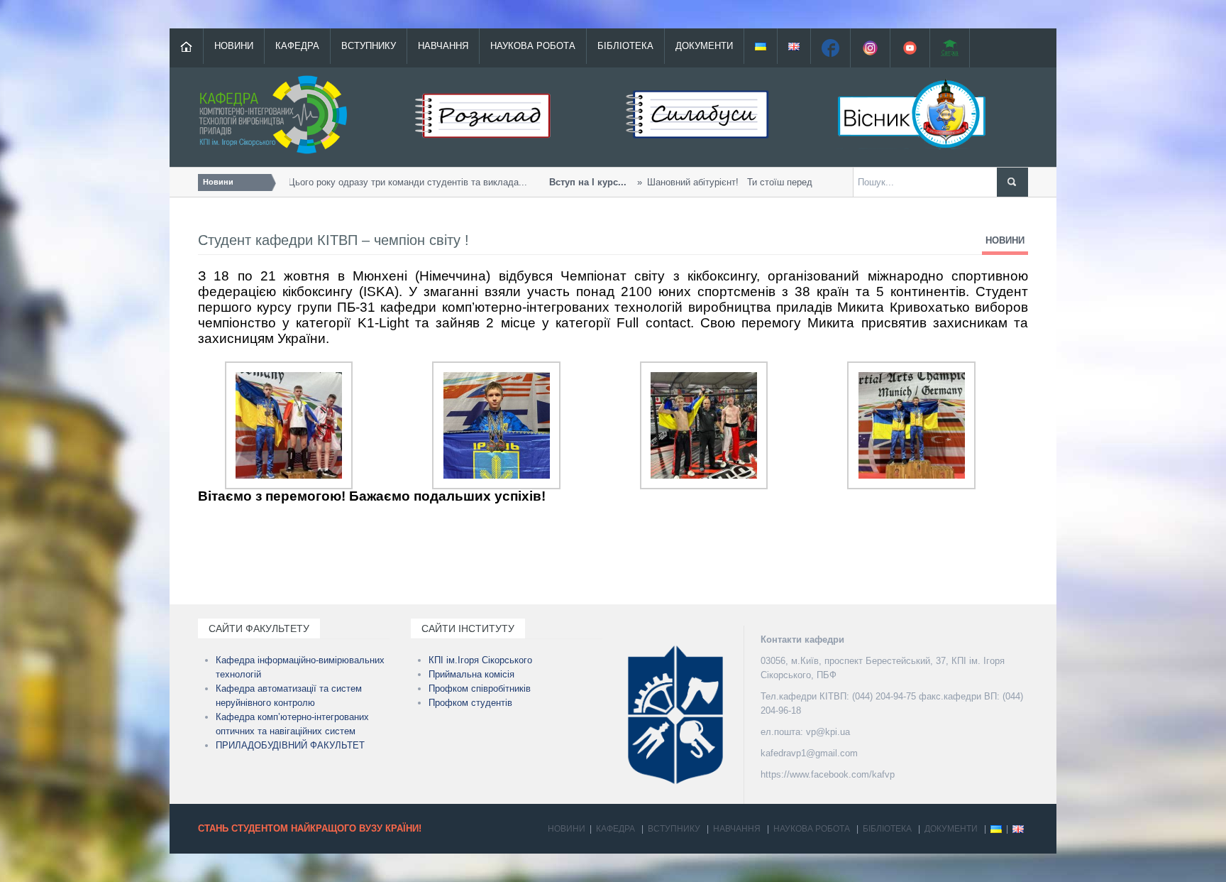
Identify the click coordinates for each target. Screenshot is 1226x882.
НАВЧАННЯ (443, 45)
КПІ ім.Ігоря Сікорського (480, 660)
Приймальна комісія (471, 674)
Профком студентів (470, 702)
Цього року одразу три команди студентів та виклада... (332, 182)
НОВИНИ (233, 45)
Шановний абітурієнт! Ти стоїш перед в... (678, 182)
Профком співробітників (480, 688)
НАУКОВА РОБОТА (532, 45)
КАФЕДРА (297, 45)
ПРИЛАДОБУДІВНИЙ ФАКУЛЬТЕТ (290, 745)
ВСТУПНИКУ (368, 45)
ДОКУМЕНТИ (704, 45)
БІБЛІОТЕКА (625, 45)
